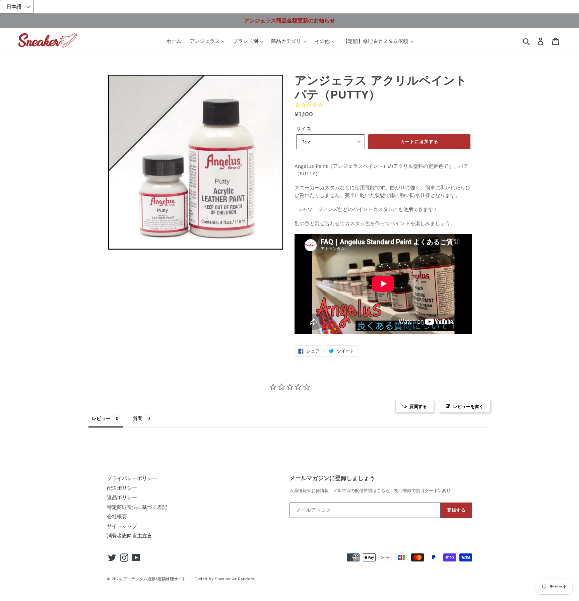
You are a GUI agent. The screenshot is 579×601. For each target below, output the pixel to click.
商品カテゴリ (287, 41)
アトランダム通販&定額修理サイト (154, 579)
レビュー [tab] (101, 418)
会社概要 (117, 517)
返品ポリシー (122, 497)
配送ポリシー (122, 488)
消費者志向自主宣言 (129, 536)
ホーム (173, 41)
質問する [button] (418, 406)
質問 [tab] (137, 418)
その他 (323, 41)
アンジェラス (205, 41)
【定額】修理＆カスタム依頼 (376, 41)
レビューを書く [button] (468, 406)
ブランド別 (246, 41)
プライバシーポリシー (132, 478)
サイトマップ (122, 526)
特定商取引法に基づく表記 (137, 507)
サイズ (303, 129)
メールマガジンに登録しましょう (332, 478)
